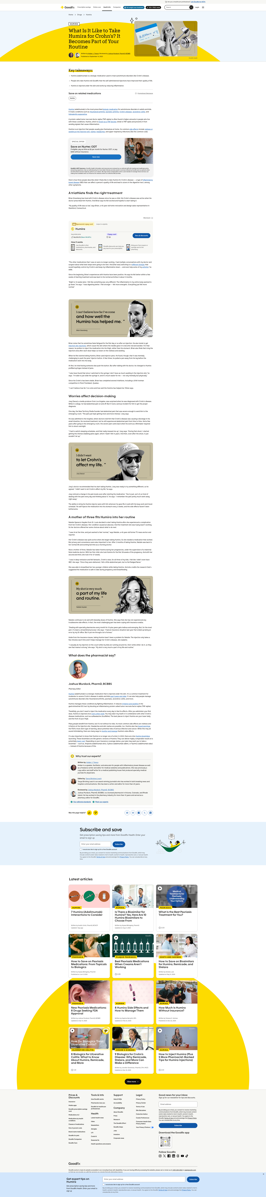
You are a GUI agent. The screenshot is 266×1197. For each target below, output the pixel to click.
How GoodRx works (97, 1099)
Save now (96, 157)
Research (117, 1119)
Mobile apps (73, 1105)
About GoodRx (118, 1112)
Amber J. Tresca (93, 53)
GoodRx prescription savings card (78, 1110)
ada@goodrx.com (190, 1170)
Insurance (72, 1102)
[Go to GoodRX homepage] (68, 7)
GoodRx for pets (74, 1135)
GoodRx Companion (75, 1139)
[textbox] (95, 844)
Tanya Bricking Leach (94, 778)
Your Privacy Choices (143, 1127)
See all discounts (141, 235)
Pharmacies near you (98, 1103)
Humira (89, 15)
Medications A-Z (74, 1115)
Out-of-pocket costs (75, 1128)
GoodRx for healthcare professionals (98, 1108)
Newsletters (95, 1125)
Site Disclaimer (141, 1110)
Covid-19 (94, 1136)
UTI (92, 1133)
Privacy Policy (124, 857)
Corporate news (119, 1138)
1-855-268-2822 (177, 1170)
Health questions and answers (101, 1144)
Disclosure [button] (146, 218)
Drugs (79, 15)
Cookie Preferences (142, 1118)
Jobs (115, 1131)
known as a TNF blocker (107, 122)
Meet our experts (101, 802)
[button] (133, 7)
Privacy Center (141, 1103)
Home (71, 15)
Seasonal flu (95, 1140)
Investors (117, 1134)
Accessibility (118, 1103)
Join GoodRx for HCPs (198, 2)
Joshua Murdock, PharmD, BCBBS (119, 53)
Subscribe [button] (119, 844)
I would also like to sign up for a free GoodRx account (100, 849)
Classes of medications (76, 1124)
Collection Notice (142, 1114)
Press (115, 1116)
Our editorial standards (82, 802)
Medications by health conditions (76, 1120)
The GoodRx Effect (120, 1123)
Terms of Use (100, 857)
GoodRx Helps (118, 1127)
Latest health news (97, 1118)
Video (93, 1121)
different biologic (138, 265)
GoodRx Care (73, 1143)
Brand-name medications (77, 1132)
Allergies (94, 1129)
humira (72, 98)
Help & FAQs (118, 1099)
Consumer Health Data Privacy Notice (143, 1123)
